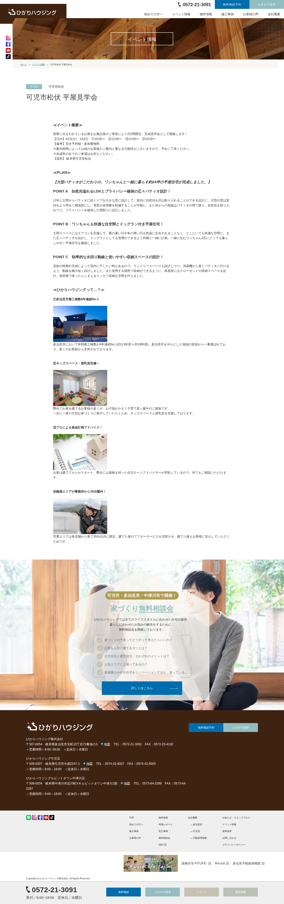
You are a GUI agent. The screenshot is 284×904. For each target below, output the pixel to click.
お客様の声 (250, 14)
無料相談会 (164, 838)
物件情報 (206, 14)
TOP (131, 817)
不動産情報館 (200, 838)
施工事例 (227, 14)
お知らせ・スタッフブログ (236, 817)
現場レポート (166, 824)
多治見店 (197, 824)
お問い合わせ (229, 838)
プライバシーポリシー (234, 844)
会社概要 (274, 14)
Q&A (163, 844)
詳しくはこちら (142, 688)
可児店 (196, 831)
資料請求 (227, 831)
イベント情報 (181, 14)
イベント (201, 892)
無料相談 (123, 892)
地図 (107, 744)
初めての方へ (153, 14)
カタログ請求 (267, 4)
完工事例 (163, 831)
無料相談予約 (232, 4)
